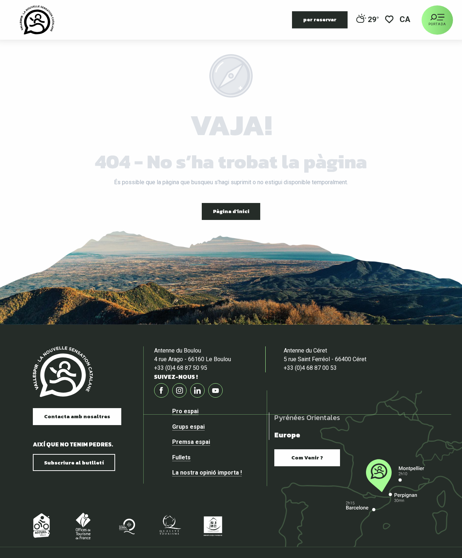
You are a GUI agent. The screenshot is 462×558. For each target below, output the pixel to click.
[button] (405, 20)
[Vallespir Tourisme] (37, 19)
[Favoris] (389, 20)
